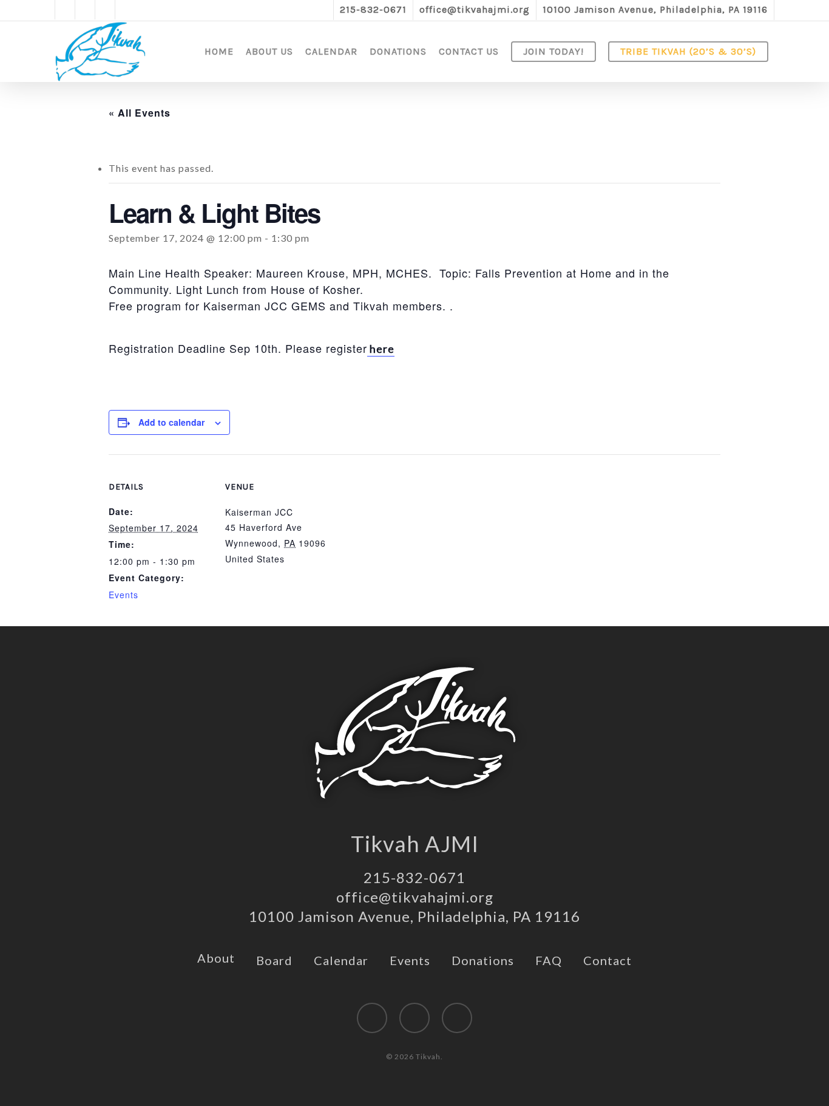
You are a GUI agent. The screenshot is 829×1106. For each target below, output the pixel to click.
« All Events (140, 113)
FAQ (548, 960)
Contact (607, 960)
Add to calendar (171, 422)
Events (123, 595)
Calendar (341, 960)
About (216, 958)
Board (274, 960)
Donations (483, 960)
